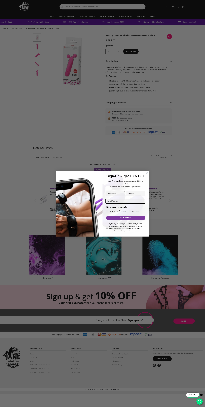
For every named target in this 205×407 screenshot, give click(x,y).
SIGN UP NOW (125, 218)
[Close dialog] (146, 173)
